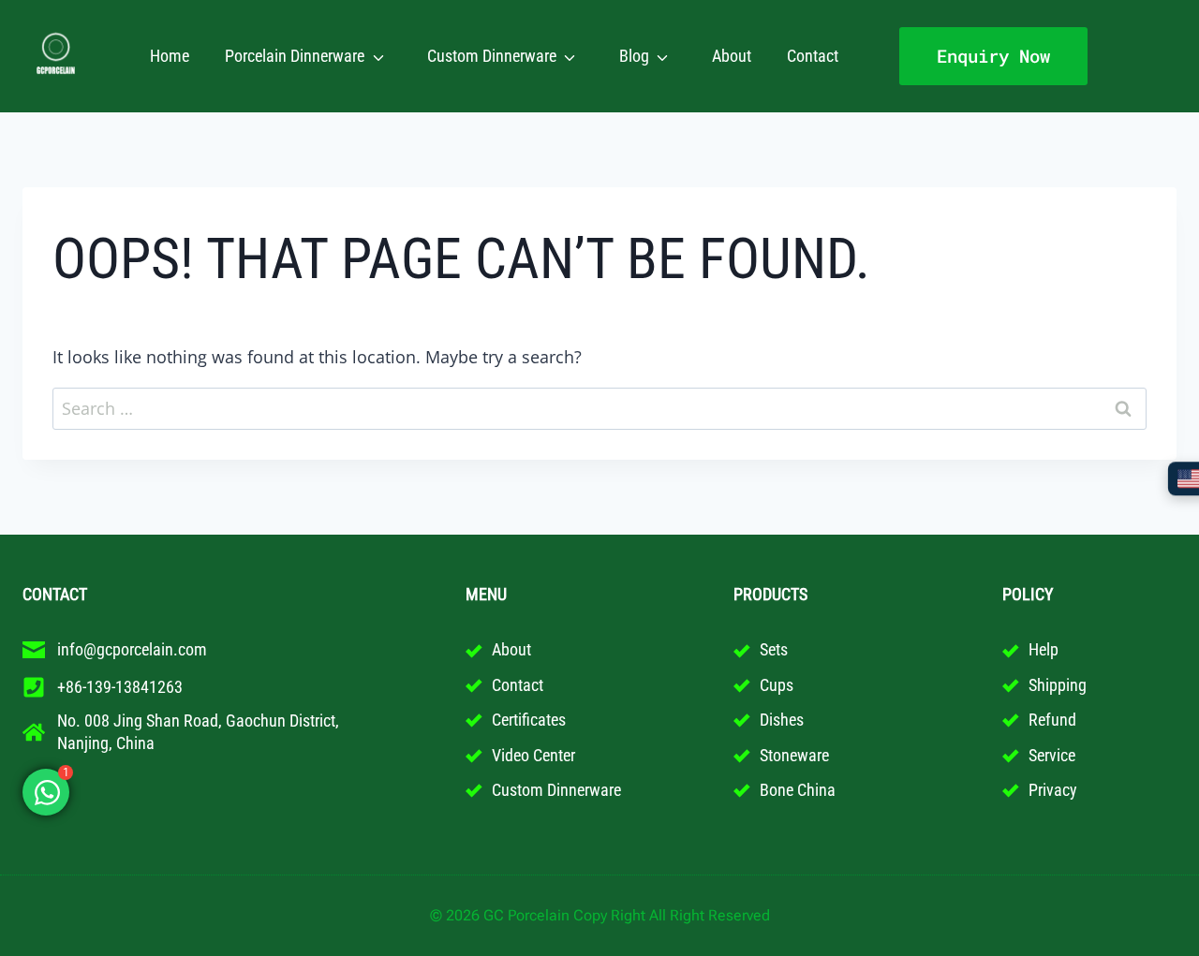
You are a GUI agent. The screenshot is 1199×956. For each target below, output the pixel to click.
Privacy (1053, 790)
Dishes (782, 719)
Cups (776, 685)
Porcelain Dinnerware (294, 56)
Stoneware (794, 755)
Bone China (798, 790)
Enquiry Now (993, 55)
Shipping (1058, 685)
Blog (634, 56)
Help (1043, 649)
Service (1052, 755)
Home (169, 56)
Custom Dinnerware (491, 56)
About (731, 56)
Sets (774, 649)
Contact (812, 56)
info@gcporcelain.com (132, 649)
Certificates (529, 719)
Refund (1052, 719)
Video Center (533, 755)
